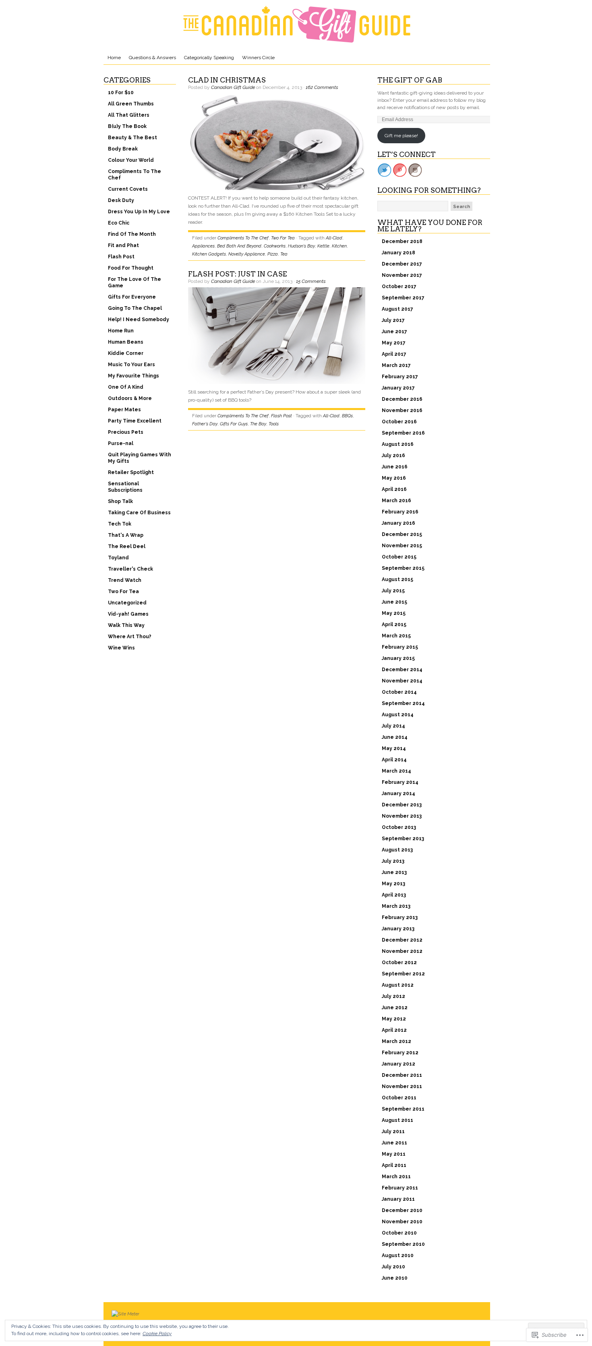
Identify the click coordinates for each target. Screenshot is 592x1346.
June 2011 (394, 1143)
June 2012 (395, 1007)
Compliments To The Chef (134, 175)
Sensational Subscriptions (125, 487)
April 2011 (394, 1165)
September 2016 (403, 433)
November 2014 (402, 681)
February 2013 (400, 917)
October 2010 (399, 1233)
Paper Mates (124, 409)
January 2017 (398, 388)
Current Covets (128, 189)
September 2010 (403, 1244)
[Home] (296, 24)
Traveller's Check (130, 569)
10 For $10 (121, 92)
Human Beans (125, 342)
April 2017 (394, 354)
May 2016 (394, 478)
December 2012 (402, 940)
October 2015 (399, 557)
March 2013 (396, 906)
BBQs (347, 415)
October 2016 (399, 422)
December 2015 (402, 534)
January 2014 (398, 793)
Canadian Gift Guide (233, 87)
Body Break (123, 149)
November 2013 (402, 816)
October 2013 (399, 827)
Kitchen (339, 246)
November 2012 (402, 951)
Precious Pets (125, 432)
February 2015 (400, 647)
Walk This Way (126, 625)
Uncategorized (127, 603)
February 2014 (400, 782)
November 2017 (402, 275)
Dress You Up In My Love (139, 211)
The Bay (258, 424)
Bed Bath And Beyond (239, 246)
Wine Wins (121, 648)
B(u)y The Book (127, 126)
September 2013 (403, 838)
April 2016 (394, 489)
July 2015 (393, 591)
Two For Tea (123, 591)
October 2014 (399, 692)
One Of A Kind (125, 387)
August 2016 (398, 444)
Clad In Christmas (227, 80)
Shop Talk (120, 501)
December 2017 (402, 264)
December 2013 (402, 805)
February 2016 (400, 512)
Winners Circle (258, 57)
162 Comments (322, 87)
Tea (284, 254)
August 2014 (398, 714)
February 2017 (400, 376)
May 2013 (393, 883)
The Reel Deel (126, 546)
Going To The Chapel (135, 308)
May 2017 (394, 343)
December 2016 (402, 399)
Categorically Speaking (209, 57)
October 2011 (399, 1098)
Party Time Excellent (134, 421)
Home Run (121, 331)
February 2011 (400, 1188)
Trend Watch (124, 580)
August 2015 (397, 579)
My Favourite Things (133, 376)
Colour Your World (131, 160)
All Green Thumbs (131, 104)
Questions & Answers (152, 57)
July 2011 (393, 1131)
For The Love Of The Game (134, 282)
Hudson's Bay (301, 246)
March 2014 (396, 771)
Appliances (203, 246)
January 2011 (398, 1199)
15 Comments (311, 281)
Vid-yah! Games (128, 614)
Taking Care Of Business (139, 512)
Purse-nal (120, 443)
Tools (274, 424)
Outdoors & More (130, 398)
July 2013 (393, 861)
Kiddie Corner (125, 353)
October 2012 (399, 962)
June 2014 (395, 737)
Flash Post (121, 257)
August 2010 (398, 1255)
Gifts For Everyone (132, 297)
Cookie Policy (157, 1333)
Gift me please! (401, 135)
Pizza (272, 254)
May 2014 (394, 748)
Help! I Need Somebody (138, 319)
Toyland (118, 558)
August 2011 (397, 1120)
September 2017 (403, 298)
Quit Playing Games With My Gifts (139, 458)
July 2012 (393, 996)
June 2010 (395, 1278)
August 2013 (397, 850)
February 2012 (400, 1052)
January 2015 (398, 658)
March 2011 (396, 1176)
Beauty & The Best (132, 137)
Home (114, 57)
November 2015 (402, 545)
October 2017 (399, 286)
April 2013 (394, 895)
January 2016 (398, 523)
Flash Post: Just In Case (237, 274)
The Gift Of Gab (409, 80)
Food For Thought (130, 268)
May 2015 (394, 613)
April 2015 (394, 624)
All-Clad (334, 238)
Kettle (323, 246)
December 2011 (402, 1075)
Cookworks (275, 246)
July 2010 (393, 1267)
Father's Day (204, 424)
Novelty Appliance (246, 254)
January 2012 (398, 1064)
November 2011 (402, 1086)
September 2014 (403, 703)
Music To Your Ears (131, 364)
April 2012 (394, 1030)
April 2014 (394, 760)
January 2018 (398, 253)
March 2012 (396, 1041)
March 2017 (396, 365)
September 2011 (403, 1109)
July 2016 (393, 455)
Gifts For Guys (234, 424)
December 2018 (402, 241)
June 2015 (394, 602)
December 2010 (402, 1210)
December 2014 (402, 669)
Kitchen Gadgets (209, 254)
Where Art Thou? (129, 636)
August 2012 (398, 985)
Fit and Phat (123, 245)
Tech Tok (119, 524)
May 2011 (394, 1154)
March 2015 (396, 636)
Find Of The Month (132, 234)
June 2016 (395, 467)
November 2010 (402, 1221)
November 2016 (402, 410)
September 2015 (403, 568)
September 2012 (403, 974)
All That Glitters (128, 115)
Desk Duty (121, 200)
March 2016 (396, 500)
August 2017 (397, 309)
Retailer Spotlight (131, 472)
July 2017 (393, 320)
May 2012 (394, 1019)
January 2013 (398, 929)
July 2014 (393, 726)
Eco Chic (118, 223)
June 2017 (394, 331)
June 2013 (394, 872)
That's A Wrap (125, 535)
